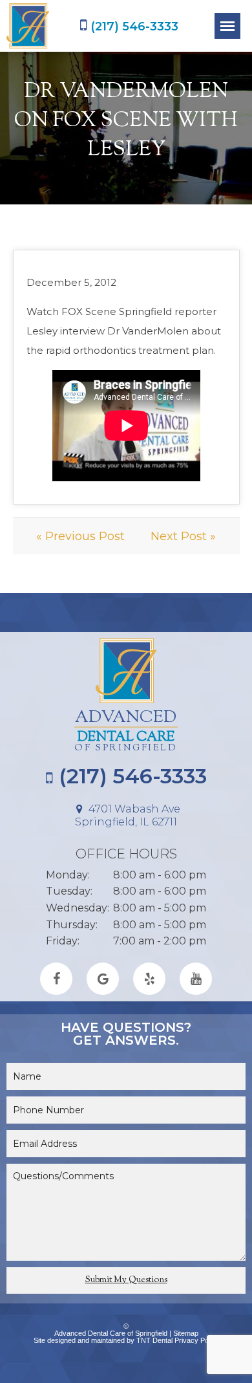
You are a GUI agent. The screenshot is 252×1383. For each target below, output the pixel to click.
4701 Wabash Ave (127, 815)
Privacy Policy (196, 1340)
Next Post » (183, 536)
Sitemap (185, 1333)
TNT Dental (154, 1340)
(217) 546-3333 (132, 25)
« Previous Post (80, 536)
